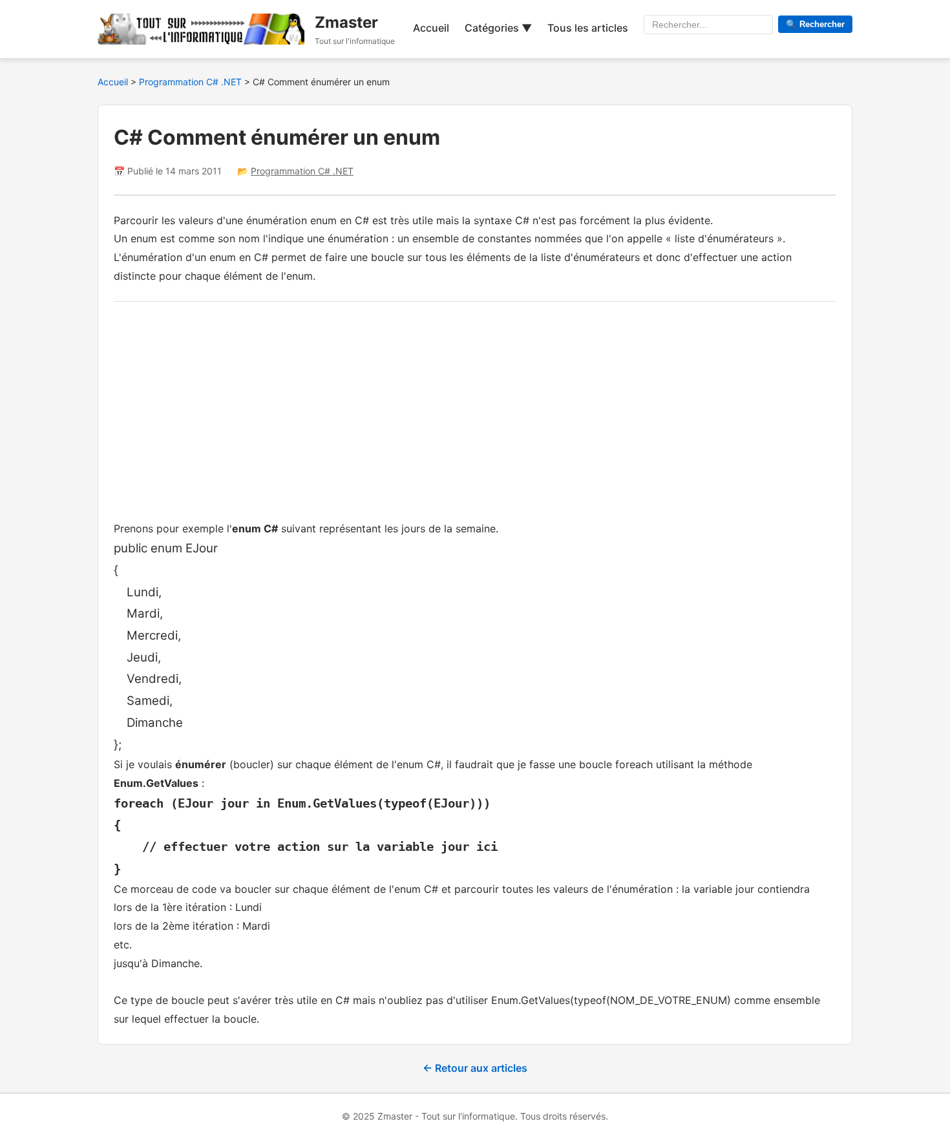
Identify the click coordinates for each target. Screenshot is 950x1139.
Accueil (431, 27)
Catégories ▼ (498, 27)
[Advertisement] (475, 407)
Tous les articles (587, 27)
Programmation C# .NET (191, 81)
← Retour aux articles (475, 1067)
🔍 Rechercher (815, 24)
